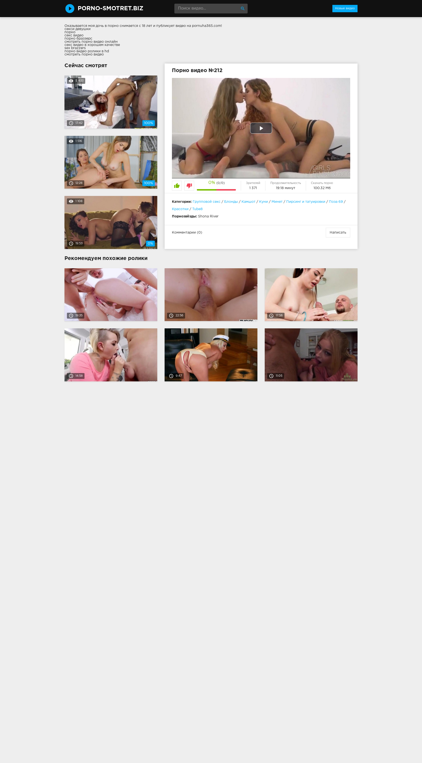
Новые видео (345, 8)
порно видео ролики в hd (86, 51)
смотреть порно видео (84, 54)
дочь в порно (107, 25)
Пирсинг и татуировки (305, 201)
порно (69, 32)
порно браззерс (78, 38)
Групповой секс (207, 201)
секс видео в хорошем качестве (92, 44)
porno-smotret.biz (110, 8)
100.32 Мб (322, 188)
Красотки (180, 209)
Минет (277, 201)
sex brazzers (75, 48)
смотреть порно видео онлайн (91, 41)
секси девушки (77, 29)
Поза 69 (336, 201)
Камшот (248, 201)
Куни (263, 201)
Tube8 (197, 209)
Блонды (231, 201)
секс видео (74, 35)
